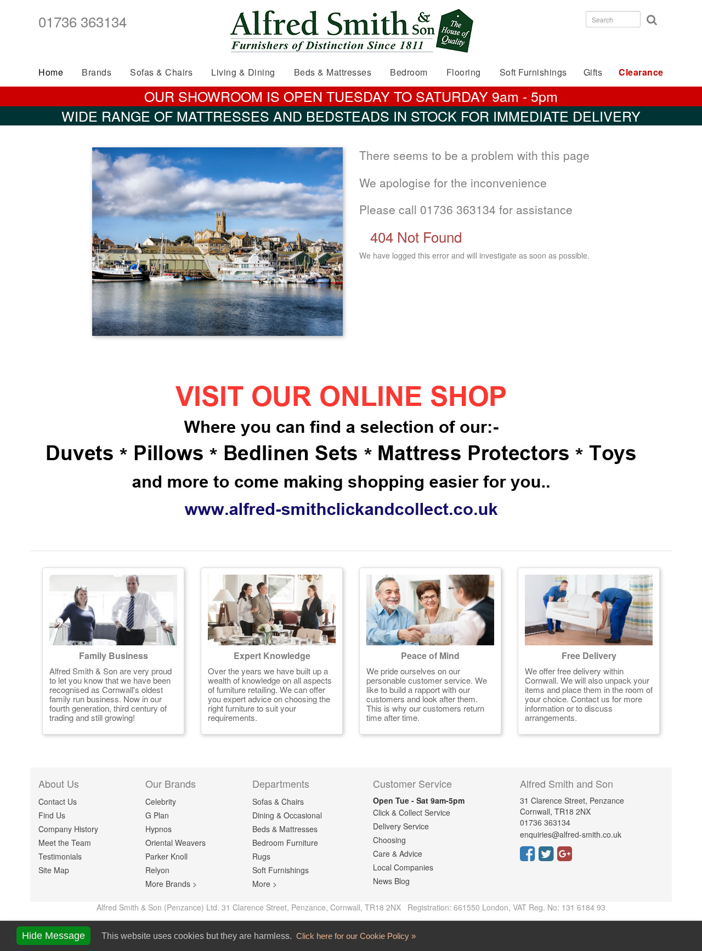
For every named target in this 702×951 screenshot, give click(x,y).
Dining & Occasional (287, 815)
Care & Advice (397, 853)
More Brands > (171, 883)
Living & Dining (243, 72)
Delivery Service (401, 826)
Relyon (157, 869)
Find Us (51, 815)
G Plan (157, 815)
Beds (333, 72)
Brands (96, 72)
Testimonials (60, 856)
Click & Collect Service (411, 812)
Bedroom (409, 72)
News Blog (391, 880)
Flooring (463, 72)
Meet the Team (64, 842)
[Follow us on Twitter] (548, 856)
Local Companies (403, 867)
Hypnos (158, 828)
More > (264, 883)
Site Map (53, 869)
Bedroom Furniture (285, 842)
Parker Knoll (166, 856)
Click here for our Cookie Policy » (355, 936)
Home (50, 72)
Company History (68, 828)
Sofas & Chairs (161, 72)
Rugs (261, 856)
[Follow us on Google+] (566, 856)
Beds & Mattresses (285, 828)
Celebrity (160, 801)
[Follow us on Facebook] (529, 856)
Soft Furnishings (533, 72)
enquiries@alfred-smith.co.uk (570, 834)
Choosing (389, 839)
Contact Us (57, 801)
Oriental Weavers (175, 842)
